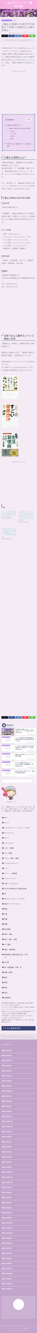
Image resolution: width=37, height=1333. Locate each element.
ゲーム (6, 838)
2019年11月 (8, 1228)
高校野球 (7, 998)
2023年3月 (8, 1086)
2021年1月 (8, 1167)
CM (5, 818)
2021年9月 (8, 1132)
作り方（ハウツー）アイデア (14, 899)
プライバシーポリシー (14, 1328)
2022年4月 (8, 1111)
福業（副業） (9, 972)
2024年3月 (8, 1076)
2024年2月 (8, 1081)
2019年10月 (8, 1233)
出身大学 (12, 131)
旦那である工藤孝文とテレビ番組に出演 (19, 145)
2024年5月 (8, 1071)
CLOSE (29, 119)
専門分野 (12, 136)
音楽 (5, 993)
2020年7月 (8, 1197)
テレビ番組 (8, 853)
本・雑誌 (7, 944)
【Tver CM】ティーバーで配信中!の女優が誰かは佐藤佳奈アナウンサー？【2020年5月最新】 (8, 532)
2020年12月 (8, 1172)
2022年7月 (8, 1096)
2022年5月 (8, 1106)
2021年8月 (8, 1137)
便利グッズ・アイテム (12, 904)
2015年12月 (8, 1289)
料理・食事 (8, 934)
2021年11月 (8, 1121)
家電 (5, 924)
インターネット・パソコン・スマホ (17, 828)
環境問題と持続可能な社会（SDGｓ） (16, 956)
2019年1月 (8, 1268)
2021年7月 (8, 1142)
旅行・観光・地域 (10, 939)
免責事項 (25, 1328)
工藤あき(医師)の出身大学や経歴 (19, 128)
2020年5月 (8, 1208)
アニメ (6, 823)
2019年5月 (8, 1253)
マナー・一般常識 (10, 873)
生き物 (6, 962)
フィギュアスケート (11, 863)
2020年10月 (8, 1182)
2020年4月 (8, 1213)
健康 (5, 909)
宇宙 (5, 914)
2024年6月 (8, 1066)
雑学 (5, 987)
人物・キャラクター (6, 20)
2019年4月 (8, 1258)
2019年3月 (8, 1263)
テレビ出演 (13, 134)
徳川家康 (7, 929)
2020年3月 (8, 1218)
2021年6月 (8, 1147)
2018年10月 (8, 1273)
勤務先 (12, 139)
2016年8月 (8, 1279)
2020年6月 (8, 1202)
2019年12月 (8, 1223)
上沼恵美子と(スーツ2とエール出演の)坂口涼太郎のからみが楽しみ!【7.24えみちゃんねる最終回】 (26, 516)
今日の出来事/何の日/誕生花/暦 (15, 888)
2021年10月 (8, 1126)
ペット (6, 868)
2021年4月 (8, 1157)
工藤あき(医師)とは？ (14, 125)
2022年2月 (8, 1116)
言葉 (5, 982)
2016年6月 (8, 1284)
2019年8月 (8, 1243)
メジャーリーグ (9, 878)
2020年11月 (8, 1177)
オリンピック (9, 833)
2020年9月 (8, 1187)
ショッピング (9, 843)
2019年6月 (8, 1248)
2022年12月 (8, 1091)
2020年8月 (8, 1192)
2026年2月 (8, 1055)
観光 (5, 977)
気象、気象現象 (9, 949)
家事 (5, 919)
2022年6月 (8, 1101)
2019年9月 (8, 1238)
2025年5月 (8, 1060)
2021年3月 (8, 1162)
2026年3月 (8, 1050)
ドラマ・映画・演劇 (11, 858)
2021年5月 (8, 1152)
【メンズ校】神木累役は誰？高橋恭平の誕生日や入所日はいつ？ (8, 514)
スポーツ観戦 (9, 848)
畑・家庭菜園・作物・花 (13, 967)
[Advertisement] (18, 91)
